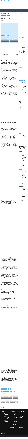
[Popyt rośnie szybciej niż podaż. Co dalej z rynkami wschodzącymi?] (9, 396)
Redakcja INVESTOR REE (4, 21)
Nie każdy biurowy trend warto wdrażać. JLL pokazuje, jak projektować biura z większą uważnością (15, 414)
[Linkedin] (6, 389)
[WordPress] (8, 389)
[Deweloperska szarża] (20, 195)
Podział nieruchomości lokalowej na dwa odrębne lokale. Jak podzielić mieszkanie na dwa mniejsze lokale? (24, 158)
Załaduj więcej (22, 94)
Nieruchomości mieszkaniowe (4, 15)
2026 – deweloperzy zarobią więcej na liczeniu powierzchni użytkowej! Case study (22, 38)
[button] (26, 10)
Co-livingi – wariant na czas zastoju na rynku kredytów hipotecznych (4, 407)
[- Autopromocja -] (23, 27)
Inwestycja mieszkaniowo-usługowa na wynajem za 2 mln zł (22, 102)
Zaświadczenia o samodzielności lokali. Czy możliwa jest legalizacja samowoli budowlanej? (24, 154)
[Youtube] (26, 11)
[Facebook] (21, 11)
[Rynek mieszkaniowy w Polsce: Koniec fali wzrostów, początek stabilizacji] (7, 401)
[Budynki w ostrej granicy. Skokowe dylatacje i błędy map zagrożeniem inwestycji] (20, 178)
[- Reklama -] (23, 72)
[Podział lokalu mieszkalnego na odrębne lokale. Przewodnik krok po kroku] (20, 136)
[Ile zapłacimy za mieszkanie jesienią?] (3, 401)
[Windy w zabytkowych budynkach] (20, 172)
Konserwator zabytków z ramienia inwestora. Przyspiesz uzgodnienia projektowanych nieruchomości (24, 175)
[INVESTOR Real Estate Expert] (5, 430)
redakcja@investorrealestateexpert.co (5, 434)
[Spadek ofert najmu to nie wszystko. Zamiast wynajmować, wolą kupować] (15, 396)
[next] (26, 13)
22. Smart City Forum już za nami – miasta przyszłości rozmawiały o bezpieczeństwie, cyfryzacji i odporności (6, 422)
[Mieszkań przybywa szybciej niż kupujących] (16, 401)
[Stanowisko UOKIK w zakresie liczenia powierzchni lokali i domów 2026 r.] (14, 40)
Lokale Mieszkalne (8, 15)
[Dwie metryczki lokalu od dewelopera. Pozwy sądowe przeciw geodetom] (20, 164)
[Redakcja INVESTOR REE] (1, 21)
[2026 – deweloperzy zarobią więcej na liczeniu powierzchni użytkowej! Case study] (5, 40)
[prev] (25, 13)
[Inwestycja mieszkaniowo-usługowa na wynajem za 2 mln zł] (23, 99)
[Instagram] (4, 389)
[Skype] (25, 11)
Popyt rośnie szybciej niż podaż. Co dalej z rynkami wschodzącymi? (24, 87)
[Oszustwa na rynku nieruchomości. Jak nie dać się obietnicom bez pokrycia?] (20, 191)
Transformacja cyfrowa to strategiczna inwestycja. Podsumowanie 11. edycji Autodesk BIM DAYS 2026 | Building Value (6, 418)
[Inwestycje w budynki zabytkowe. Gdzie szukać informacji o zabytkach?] (20, 181)
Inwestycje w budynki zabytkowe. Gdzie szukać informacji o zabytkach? (24, 181)
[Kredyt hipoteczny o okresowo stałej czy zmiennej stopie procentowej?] (12, 401)
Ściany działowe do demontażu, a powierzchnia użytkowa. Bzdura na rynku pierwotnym (24, 197)
